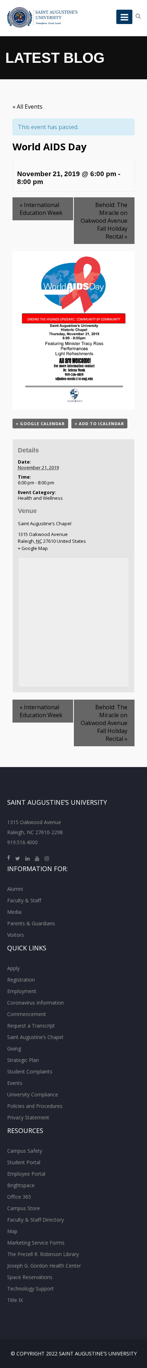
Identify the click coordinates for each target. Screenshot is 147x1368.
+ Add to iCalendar (99, 423)
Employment (21, 991)
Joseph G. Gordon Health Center (44, 1265)
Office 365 (19, 1196)
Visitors (15, 934)
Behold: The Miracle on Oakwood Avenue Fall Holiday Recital (104, 220)
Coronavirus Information (35, 1002)
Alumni (15, 888)
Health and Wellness (40, 498)
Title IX (15, 1300)
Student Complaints (29, 1071)
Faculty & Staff (24, 900)
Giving (14, 1048)
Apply (13, 968)
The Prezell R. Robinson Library (43, 1254)
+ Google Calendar (40, 423)
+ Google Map (33, 548)
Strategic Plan (23, 1060)
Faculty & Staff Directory (35, 1219)
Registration (21, 979)
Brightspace (21, 1185)
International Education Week (41, 209)
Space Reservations (29, 1277)
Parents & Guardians (31, 923)
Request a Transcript (31, 1025)
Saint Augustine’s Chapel (44, 523)
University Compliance (32, 1094)
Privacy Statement (28, 1117)
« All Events (27, 107)
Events (14, 1083)
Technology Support (30, 1288)
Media (14, 911)
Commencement (26, 1014)
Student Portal (23, 1162)
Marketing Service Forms (36, 1242)
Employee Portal (26, 1173)
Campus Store (23, 1208)
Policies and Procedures (34, 1106)
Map (12, 1231)
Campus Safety (24, 1150)
